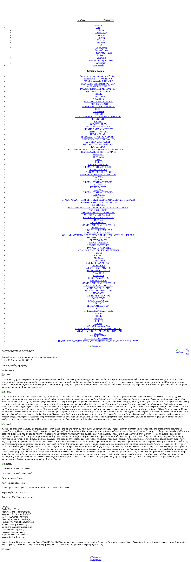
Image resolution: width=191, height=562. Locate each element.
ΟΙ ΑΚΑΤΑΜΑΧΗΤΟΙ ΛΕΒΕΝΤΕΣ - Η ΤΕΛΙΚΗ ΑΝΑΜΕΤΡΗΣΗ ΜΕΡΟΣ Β (98, 235)
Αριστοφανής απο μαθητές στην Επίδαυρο (98, 76)
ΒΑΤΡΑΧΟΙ (98, 275)
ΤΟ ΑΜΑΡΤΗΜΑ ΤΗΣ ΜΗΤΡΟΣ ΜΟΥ (98, 89)
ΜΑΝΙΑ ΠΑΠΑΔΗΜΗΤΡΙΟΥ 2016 (98, 225)
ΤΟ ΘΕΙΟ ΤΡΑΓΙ (98, 336)
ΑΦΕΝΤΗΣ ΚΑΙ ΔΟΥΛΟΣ (98, 268)
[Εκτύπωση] (180, 352)
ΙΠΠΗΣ (98, 159)
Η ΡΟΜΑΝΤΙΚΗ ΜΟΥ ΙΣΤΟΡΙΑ (98, 167)
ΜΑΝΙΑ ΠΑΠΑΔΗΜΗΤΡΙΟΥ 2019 (98, 283)
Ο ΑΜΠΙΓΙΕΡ (98, 265)
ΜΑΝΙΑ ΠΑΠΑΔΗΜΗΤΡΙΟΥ (98, 338)
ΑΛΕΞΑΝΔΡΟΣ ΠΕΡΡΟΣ (98, 86)
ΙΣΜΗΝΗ (98, 114)
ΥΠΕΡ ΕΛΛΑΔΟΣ (98, 280)
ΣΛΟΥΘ (98, 323)
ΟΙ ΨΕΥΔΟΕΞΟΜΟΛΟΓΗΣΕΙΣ (98, 311)
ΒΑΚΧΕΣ (98, 190)
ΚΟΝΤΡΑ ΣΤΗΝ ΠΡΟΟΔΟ (98, 91)
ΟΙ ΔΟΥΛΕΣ (98, 308)
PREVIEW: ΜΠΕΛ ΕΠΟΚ (98, 126)
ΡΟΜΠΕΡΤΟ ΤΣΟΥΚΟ (98, 245)
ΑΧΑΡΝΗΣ (98, 99)
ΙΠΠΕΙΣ (98, 94)
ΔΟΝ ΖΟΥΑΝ (98, 298)
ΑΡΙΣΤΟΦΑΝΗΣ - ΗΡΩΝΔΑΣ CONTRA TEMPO (98, 328)
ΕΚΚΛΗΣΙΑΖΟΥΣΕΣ (98, 164)
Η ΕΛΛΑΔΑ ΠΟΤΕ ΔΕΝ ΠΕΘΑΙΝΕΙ (98, 152)
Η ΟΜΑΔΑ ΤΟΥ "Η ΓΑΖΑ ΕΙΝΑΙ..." (98, 137)
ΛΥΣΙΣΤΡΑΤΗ (98, 96)
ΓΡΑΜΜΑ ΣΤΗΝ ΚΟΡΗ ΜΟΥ (98, 79)
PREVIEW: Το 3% (98, 240)
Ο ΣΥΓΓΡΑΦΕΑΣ (98, 124)
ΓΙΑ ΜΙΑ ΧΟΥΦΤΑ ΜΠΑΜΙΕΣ (98, 81)
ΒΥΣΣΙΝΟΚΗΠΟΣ (98, 169)
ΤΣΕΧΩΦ (98, 220)
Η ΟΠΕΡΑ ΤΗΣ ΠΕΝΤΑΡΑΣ (98, 230)
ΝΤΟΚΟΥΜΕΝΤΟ (98, 185)
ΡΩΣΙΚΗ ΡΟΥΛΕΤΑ (98, 132)
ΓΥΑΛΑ (98, 253)
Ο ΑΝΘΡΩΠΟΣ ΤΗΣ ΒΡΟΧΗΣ (98, 172)
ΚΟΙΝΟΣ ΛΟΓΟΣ (98, 187)
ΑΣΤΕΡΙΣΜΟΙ (98, 195)
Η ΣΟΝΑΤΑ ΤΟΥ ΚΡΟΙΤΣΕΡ (98, 248)
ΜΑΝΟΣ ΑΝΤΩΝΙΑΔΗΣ (98, 288)
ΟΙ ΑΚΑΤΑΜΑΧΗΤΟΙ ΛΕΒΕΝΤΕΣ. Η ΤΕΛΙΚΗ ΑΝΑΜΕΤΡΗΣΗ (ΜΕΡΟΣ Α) (98, 200)
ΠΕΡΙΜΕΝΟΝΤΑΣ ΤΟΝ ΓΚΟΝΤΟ (98, 139)
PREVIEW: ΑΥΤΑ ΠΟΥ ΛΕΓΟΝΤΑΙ (98, 212)
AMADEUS (98, 111)
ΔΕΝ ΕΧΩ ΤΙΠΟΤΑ (98, 210)
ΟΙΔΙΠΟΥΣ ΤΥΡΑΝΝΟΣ (98, 296)
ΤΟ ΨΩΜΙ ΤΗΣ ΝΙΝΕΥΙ (98, 237)
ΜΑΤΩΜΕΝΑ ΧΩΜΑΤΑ (98, 326)
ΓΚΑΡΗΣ (98, 333)
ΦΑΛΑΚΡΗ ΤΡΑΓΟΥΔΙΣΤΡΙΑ (98, 290)
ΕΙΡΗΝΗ (98, 121)
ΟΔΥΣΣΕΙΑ (98, 177)
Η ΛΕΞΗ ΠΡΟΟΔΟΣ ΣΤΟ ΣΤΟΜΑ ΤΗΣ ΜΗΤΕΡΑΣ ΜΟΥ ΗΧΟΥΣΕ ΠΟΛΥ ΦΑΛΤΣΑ (98, 341)
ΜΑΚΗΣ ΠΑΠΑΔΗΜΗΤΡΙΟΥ (98, 129)
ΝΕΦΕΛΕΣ (98, 154)
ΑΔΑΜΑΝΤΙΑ (98, 227)
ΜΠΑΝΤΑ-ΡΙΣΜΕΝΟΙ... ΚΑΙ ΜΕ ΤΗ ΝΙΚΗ (98, 250)
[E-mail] (187, 353)
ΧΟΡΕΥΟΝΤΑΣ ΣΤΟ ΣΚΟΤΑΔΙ (98, 285)
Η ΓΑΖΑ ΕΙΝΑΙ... (98, 134)
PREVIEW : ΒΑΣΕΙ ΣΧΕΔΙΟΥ (98, 101)
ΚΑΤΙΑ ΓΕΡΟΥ (98, 147)
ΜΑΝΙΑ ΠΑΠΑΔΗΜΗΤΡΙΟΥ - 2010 (98, 84)
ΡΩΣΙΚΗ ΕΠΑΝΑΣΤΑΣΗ (98, 263)
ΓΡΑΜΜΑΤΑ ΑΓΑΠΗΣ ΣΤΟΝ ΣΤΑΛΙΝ (98, 202)
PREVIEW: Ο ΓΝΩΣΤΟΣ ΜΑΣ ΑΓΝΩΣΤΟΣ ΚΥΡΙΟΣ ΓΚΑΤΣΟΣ (98, 149)
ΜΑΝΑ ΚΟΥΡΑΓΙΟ (98, 243)
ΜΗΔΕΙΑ (98, 258)
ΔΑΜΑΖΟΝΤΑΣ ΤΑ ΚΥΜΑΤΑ (98, 232)
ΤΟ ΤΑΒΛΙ (98, 197)
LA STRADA (98, 205)
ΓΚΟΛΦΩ (98, 179)
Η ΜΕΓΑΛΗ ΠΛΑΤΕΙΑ (98, 306)
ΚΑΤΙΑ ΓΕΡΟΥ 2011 (98, 104)
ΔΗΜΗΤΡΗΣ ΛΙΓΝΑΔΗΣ (98, 142)
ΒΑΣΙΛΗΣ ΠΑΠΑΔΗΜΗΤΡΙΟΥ (98, 144)
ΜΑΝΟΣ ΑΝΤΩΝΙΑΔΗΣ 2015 (98, 215)
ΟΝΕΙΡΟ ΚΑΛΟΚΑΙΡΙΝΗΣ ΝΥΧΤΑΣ (98, 174)
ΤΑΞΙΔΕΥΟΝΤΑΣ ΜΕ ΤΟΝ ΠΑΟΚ (98, 106)
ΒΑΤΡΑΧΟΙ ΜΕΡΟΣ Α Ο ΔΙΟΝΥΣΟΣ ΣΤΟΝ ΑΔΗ (98, 331)
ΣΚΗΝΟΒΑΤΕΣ (98, 119)
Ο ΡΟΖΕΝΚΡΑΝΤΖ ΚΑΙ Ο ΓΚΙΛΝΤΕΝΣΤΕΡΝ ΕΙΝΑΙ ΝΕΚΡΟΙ (98, 207)
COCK (98, 109)
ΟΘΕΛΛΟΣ (98, 303)
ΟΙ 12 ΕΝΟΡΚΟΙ (98, 222)
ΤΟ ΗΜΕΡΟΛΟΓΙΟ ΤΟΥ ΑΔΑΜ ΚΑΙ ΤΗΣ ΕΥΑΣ (98, 116)
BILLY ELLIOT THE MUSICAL (98, 217)
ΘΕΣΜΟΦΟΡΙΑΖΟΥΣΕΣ (98, 270)
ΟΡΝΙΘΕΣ (98, 162)
